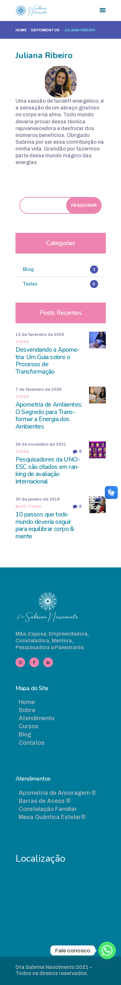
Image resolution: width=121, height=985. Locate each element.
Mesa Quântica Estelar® (52, 817)
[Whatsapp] (107, 950)
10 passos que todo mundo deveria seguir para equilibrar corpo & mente (44, 525)
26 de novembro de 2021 (40, 444)
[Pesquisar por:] (57, 205)
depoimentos (45, 30)
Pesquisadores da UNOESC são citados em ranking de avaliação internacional (47, 470)
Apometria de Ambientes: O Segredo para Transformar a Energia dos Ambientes (48, 415)
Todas (22, 342)
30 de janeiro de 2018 (37, 499)
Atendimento (37, 718)
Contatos (32, 743)
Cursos (28, 726)
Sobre (27, 710)
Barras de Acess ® (45, 801)
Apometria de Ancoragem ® (57, 793)
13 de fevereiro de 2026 (39, 334)
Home (21, 30)
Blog (25, 734)
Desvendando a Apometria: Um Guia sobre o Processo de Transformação (47, 361)
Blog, (21, 506)
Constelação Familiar (48, 809)
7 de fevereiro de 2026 (38, 389)
